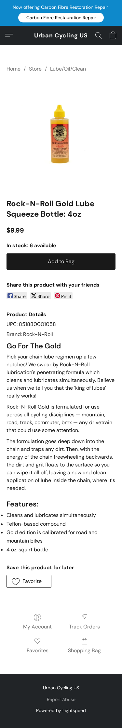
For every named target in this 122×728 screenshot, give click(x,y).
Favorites (37, 650)
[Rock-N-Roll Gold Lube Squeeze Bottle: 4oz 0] (61, 134)
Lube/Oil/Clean (68, 68)
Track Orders (84, 626)
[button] (61, 17)
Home (13, 68)
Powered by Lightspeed (61, 710)
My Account (37, 626)
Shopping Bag (84, 650)
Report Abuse (61, 699)
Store (35, 68)
